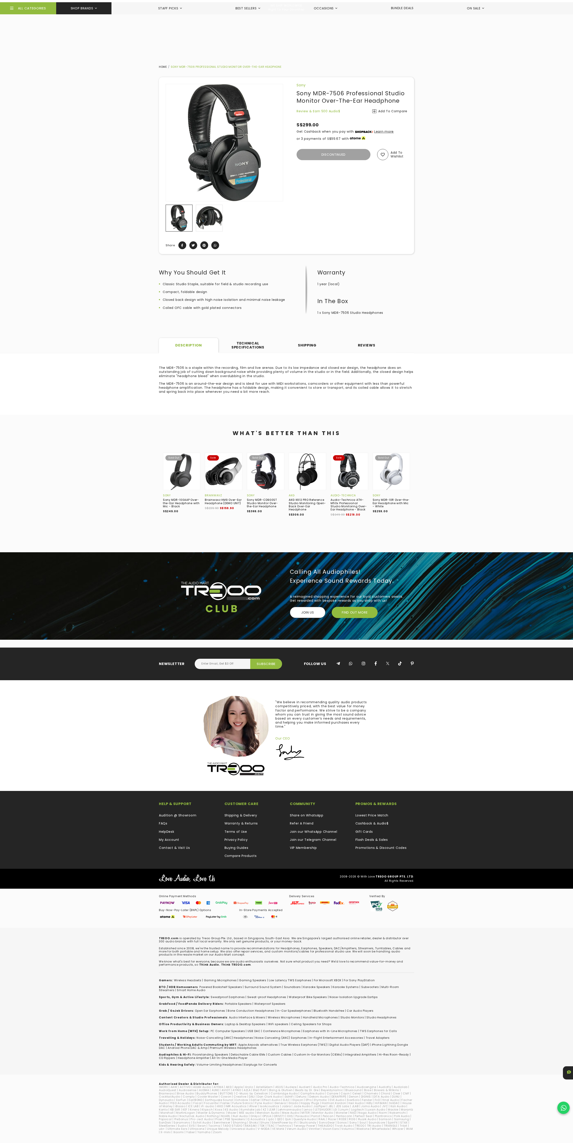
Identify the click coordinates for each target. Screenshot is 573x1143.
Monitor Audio (322, 1113)
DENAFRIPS (338, 1096)
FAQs (163, 823)
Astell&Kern (264, 1087)
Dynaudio (166, 1100)
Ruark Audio (367, 1119)
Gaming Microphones (220, 980)
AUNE (215, 1090)
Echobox (241, 1100)
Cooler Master (207, 1096)
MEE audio (246, 1113)
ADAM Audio (202, 1087)
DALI (252, 1096)
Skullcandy (307, 1122)
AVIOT (226, 1090)
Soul (362, 1122)
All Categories (32, 8)
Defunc (301, 1096)
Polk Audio (402, 1116)
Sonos (342, 1122)
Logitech (357, 1109)
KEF (185, 1109)
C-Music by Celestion (252, 1093)
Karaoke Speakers (316, 987)
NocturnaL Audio (192, 1116)
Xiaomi (178, 1132)
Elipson (298, 1100)
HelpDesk (166, 832)
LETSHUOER (323, 1109)
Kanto (163, 1109)
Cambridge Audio (284, 1093)
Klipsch (207, 1109)
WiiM (409, 1129)
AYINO (237, 1090)
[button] (169, 218)
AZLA (247, 1090)
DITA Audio (381, 1096)
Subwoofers (370, 987)
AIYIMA (218, 1087)
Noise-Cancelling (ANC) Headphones (225, 1038)
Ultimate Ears (177, 1129)
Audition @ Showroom (177, 815)
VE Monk (278, 1129)
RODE (342, 1119)
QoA (288, 1119)
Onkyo (255, 1116)
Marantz (407, 1109)
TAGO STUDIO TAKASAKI (240, 1126)
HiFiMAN (381, 1103)
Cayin (345, 1093)
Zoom (217, 1132)
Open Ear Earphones (210, 1011)
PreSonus (181, 1119)
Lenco (308, 1109)
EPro (309, 1100)
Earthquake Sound (219, 1100)
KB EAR (175, 1109)
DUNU (396, 1096)
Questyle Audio (304, 1119)
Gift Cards (364, 832)
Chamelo (371, 1093)
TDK (262, 1126)
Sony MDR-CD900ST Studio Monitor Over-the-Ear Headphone (262, 503)
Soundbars (292, 987)
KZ (264, 1109)
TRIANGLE (390, 1126)
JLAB (355, 1106)
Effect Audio (271, 1100)
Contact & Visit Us (174, 848)
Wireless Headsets (187, 980)
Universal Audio (243, 1129)
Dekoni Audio (319, 1096)
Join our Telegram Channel (313, 840)
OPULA (266, 1116)
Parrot (315, 1116)
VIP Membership (303, 848)
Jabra (286, 1106)
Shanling (240, 1122)
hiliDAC (394, 1103)
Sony (301, 85)
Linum (344, 1109)
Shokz (253, 1122)
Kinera (194, 1109)
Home (163, 67)
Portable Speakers (238, 1004)
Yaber (190, 1132)
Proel (218, 1119)
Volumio (347, 1129)
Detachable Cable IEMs (248, 1054)
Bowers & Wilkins (386, 1090)
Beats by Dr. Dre (307, 1090)
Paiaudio (302, 1116)
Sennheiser (222, 1122)
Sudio (182, 1126)
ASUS (279, 1087)
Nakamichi (397, 1113)
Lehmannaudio (289, 1109)
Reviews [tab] (366, 345)
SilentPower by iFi (284, 1122)
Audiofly (385, 1087)
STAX (404, 1122)
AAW (174, 1087)
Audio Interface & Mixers (247, 1017)
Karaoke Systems (346, 987)
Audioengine (366, 1087)
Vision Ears (331, 1129)
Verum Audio (296, 1129)
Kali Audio (398, 1106)
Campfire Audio (312, 1093)
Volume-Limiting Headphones (219, 1065)
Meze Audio (290, 1113)
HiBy (369, 1103)
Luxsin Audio (375, 1109)
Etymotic (320, 1100)
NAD (353, 1113)
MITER (305, 1113)
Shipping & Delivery (240, 815)
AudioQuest (167, 1090)
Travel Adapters (378, 1038)
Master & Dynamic (211, 1113)
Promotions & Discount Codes (381, 848)
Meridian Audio (268, 1113)
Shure (264, 1122)
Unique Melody (218, 1129)
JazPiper (319, 1106)
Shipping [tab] (307, 345)
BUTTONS (226, 1093)
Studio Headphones (381, 1017)
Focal (197, 1103)
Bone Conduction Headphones (251, 1011)
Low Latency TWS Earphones (290, 980)
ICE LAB (193, 1106)
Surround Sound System (263, 987)
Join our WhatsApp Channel (313, 832)
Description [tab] (188, 345)
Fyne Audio (263, 1103)
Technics (284, 1126)
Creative (240, 1096)
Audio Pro (320, 1087)
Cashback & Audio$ (372, 823)
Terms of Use (235, 832)
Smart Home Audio (191, 990)
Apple (238, 1087)
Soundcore (377, 1122)
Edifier (255, 1100)
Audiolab (401, 1087)
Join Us (307, 612)
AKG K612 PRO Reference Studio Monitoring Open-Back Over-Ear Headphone (307, 504)
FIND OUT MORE (355, 612)
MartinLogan (185, 1113)
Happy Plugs (310, 1103)
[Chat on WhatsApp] (563, 1108)
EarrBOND (196, 1100)
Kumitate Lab (250, 1109)
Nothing (213, 1116)
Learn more (384, 131)
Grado (293, 1103)
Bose (368, 1090)
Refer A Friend (302, 823)
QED (279, 1119)
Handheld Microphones (320, 1017)
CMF (406, 1093)
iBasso (180, 1106)
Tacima (214, 1126)
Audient (305, 1087)
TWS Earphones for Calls (378, 1031)
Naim (383, 1113)
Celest (357, 1093)
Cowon (226, 1096)
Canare (332, 1093)
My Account (169, 840)
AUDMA (204, 1090)
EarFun (181, 1100)
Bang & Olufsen (281, 1090)
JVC (385, 1106)
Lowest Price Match (372, 815)
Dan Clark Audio (269, 1096)
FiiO (377, 1100)
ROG (352, 1119)
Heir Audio (356, 1103)
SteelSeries (167, 1126)
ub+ (162, 1129)
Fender (367, 1100)
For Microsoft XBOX (328, 980)
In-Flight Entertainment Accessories (336, 1038)
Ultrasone (197, 1129)
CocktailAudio (169, 1096)
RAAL (322, 1119)
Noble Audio (168, 1116)
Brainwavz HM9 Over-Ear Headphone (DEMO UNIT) (223, 501)
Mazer (232, 1113)
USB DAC (254, 1031)
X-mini (165, 1132)
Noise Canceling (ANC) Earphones (281, 1038)
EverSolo (353, 1100)
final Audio (391, 1100)
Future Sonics (242, 1103)
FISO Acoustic (180, 1103)
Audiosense (188, 1090)
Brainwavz (213, 495)
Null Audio (240, 1116)
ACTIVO (185, 1087)
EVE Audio (337, 1100)
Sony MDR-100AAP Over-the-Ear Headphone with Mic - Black (181, 503)
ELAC (286, 1100)
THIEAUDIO (325, 1126)
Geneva (280, 1103)
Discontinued (333, 154)
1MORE (163, 1087)
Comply (189, 1096)
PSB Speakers (235, 1119)
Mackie (393, 1109)
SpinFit (393, 1122)
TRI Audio (374, 1126)
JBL (330, 1106)
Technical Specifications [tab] (247, 345)
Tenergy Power (304, 1126)
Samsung (401, 1119)
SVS (192, 1126)
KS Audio (231, 1109)
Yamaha (204, 1132)
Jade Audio (302, 1106)
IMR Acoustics (236, 1106)
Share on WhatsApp (306, 815)
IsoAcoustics (269, 1106)
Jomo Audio (370, 1106)
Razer (332, 1119)
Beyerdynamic (332, 1090)
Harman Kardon (334, 1103)
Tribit (403, 1126)
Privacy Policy (236, 840)
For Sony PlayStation (359, 980)
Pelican (328, 1116)
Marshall (167, 1113)
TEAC (271, 1126)
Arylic (249, 1087)
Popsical (165, 1119)
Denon (354, 1096)
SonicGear (327, 1122)
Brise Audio (185, 1093)
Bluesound (353, 1090)
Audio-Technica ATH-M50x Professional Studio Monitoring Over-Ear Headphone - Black (349, 504)
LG (335, 1109)
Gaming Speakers (252, 980)
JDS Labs (342, 1106)
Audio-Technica (343, 495)
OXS (290, 1116)
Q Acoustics (256, 1119)
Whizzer (398, 1129)
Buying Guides (236, 848)
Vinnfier (314, 1129)
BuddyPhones (207, 1093)
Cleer (397, 1093)
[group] (179, 218)
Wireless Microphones (284, 1017)
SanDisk (165, 1122)
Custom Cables (280, 1054)
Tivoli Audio (343, 1126)
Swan (201, 1126)
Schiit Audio (202, 1122)
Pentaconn (344, 1116)
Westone (362, 1129)
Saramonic (181, 1122)
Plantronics (383, 1116)
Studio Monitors (352, 1017)
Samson (385, 1119)
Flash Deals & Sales (371, 840)
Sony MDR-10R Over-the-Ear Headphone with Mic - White (391, 503)
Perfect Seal (363, 1116)
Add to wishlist (397, 154)
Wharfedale (380, 1129)
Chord (385, 1093)
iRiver (253, 1106)
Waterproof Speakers (270, 1004)
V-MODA (264, 1129)
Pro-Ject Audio (201, 1119)
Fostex (225, 1103)
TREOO (360, 1126)
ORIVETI (279, 1116)
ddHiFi (289, 1096)
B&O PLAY (260, 1090)
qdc (271, 1119)
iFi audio (207, 1106)
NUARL (225, 1116)
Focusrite (211, 1103)
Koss (218, 1109)
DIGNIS (366, 1096)
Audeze (290, 1087)
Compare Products (240, 856)
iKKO (220, 1106)
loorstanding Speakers (211, 1054)
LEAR (272, 1109)
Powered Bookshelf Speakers (220, 987)
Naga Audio (367, 1113)
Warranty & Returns (241, 823)
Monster (342, 1113)
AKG (292, 495)
